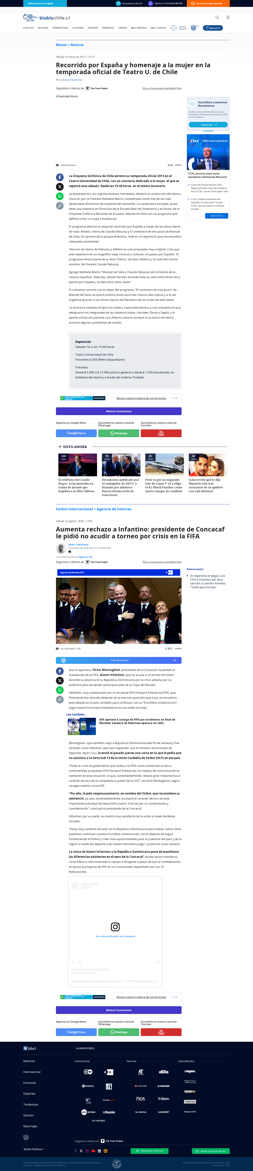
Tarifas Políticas (32, 1149)
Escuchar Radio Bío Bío (209, 3)
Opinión (122, 27)
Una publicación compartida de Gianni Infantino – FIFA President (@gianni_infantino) (118, 981)
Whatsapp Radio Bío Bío (213, 1151)
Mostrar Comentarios (118, 411)
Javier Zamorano (78, 544)
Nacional (43, 27)
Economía (78, 27)
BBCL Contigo (158, 27)
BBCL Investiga (139, 27)
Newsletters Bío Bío (132, 3)
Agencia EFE (86, 557)
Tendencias (108, 27)
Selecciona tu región (40, 3)
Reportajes (30, 1126)
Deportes (93, 27)
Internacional (60, 27)
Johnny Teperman (71, 80)
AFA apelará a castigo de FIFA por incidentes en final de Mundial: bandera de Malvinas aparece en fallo (137, 721)
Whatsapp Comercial (152, 1150)
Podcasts (28, 27)
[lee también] (83, 726)
